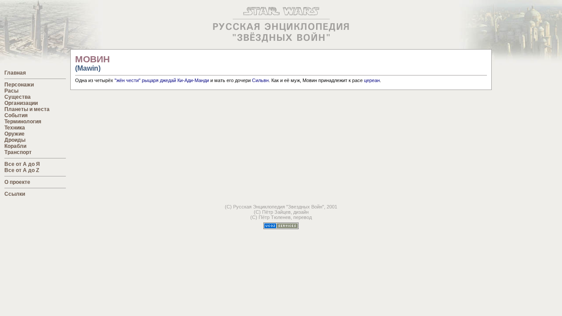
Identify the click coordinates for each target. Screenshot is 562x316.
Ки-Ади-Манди (193, 80)
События (16, 115)
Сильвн (260, 80)
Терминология (22, 121)
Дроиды (14, 140)
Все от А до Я (22, 164)
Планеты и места (27, 109)
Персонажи (19, 85)
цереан (372, 80)
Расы (11, 91)
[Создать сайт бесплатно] (281, 226)
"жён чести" (127, 80)
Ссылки (14, 194)
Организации (21, 103)
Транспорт (18, 152)
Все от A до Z (21, 170)
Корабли (15, 146)
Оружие (14, 134)
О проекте (17, 182)
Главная (15, 73)
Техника (14, 128)
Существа (17, 97)
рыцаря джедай (159, 80)
